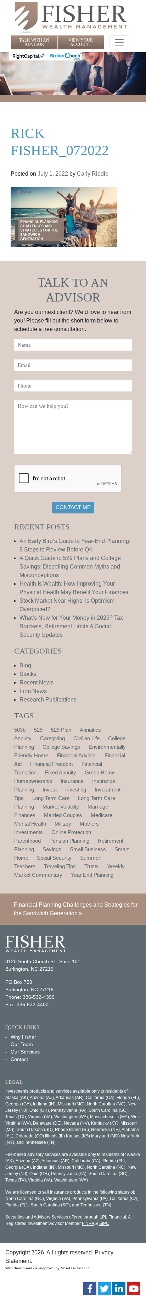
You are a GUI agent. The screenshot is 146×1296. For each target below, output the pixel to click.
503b (20, 730)
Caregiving (52, 738)
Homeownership (33, 781)
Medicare (101, 815)
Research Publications (48, 700)
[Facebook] (89, 1288)
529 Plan (61, 730)
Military (63, 824)
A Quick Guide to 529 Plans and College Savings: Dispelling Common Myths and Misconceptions (70, 566)
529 (38, 730)
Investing (75, 789)
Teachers (24, 866)
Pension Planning (69, 841)
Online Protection (71, 832)
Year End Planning (92, 875)
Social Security (54, 858)
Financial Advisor (76, 755)
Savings (52, 849)
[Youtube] (133, 1288)
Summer (90, 858)
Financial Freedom (51, 764)
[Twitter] (104, 1288)
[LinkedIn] (118, 1288)
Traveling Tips (60, 866)
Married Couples (63, 815)
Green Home (100, 772)
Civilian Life (86, 738)
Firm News (33, 691)
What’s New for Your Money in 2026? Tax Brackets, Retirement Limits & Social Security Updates (71, 626)
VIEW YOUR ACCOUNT (80, 42)
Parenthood (27, 841)
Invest (50, 789)
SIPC (104, 1223)
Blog (25, 665)
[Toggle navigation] (119, 42)
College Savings (61, 747)
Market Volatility (61, 807)
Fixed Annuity (60, 772)
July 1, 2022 (53, 174)
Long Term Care (50, 798)
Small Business (88, 849)
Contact (19, 1059)
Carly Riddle (92, 174)
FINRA (88, 1223)
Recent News (36, 682)
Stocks (27, 674)
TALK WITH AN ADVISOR (34, 42)
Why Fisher (23, 1037)
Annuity (23, 738)
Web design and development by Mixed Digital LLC (47, 1268)
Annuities (90, 730)
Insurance (72, 781)
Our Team (22, 1044)
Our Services (25, 1052)
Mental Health (30, 824)
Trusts (91, 866)
